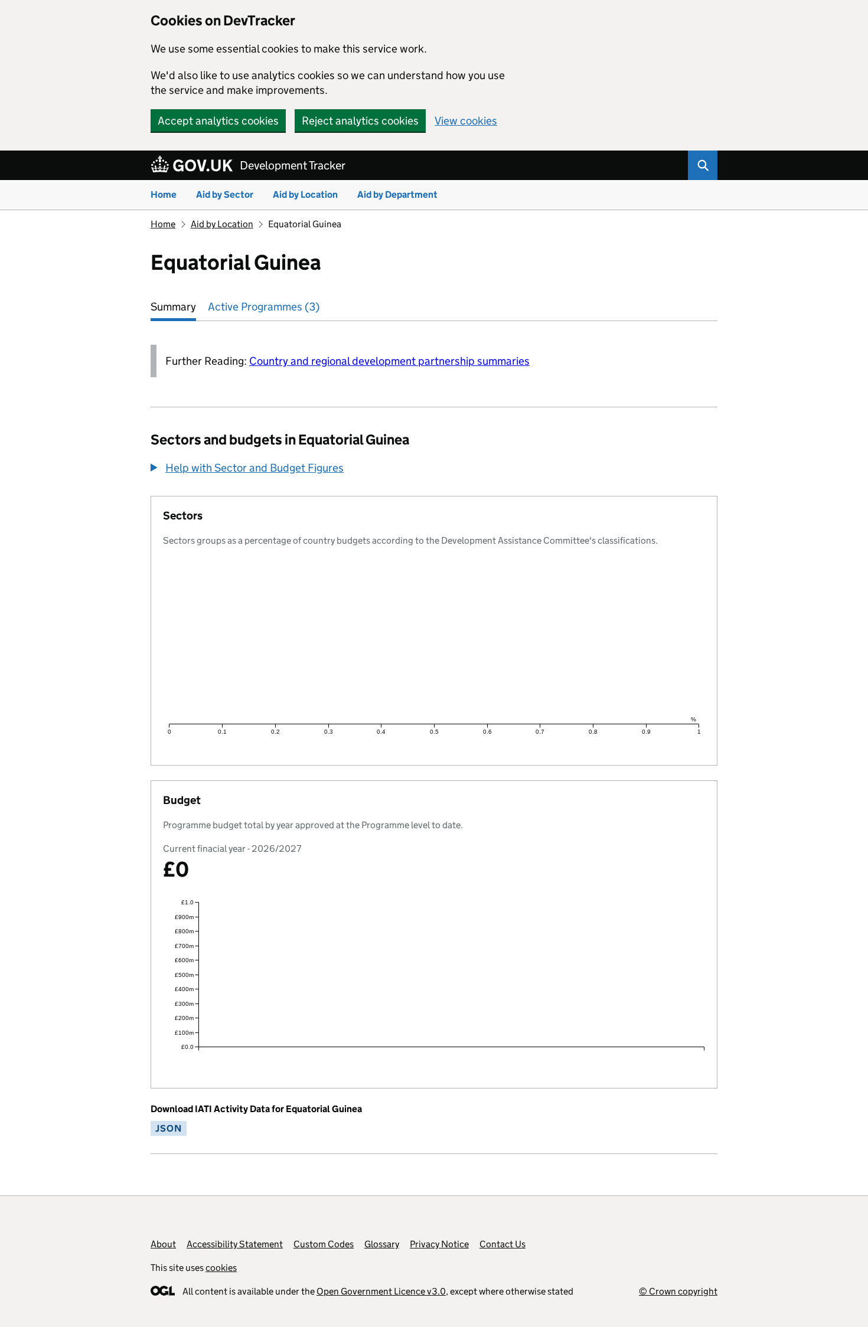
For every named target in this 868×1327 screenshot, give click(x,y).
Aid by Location (305, 194)
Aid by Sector (224, 194)
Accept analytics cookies (218, 121)
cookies (221, 1267)
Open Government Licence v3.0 (381, 1291)
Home (164, 194)
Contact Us (502, 1244)
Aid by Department (397, 194)
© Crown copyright (678, 1291)
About (163, 1244)
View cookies (466, 120)
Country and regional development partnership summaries (389, 361)
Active (263, 306)
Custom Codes (323, 1244)
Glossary (381, 1244)
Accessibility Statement (235, 1244)
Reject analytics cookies (360, 121)
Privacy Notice (439, 1244)
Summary (173, 306)
